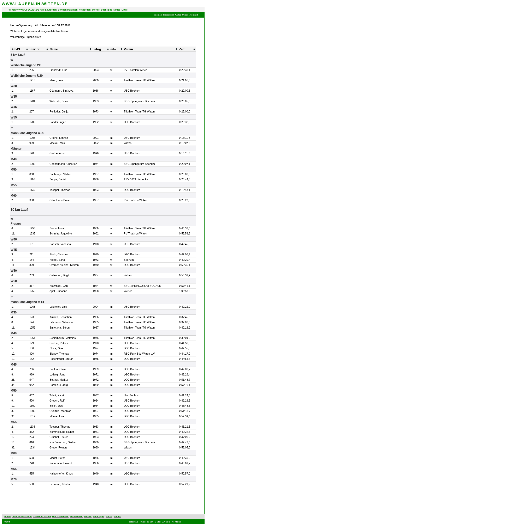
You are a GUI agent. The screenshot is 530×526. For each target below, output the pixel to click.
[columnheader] (10, 49)
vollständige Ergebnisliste (25, 36)
